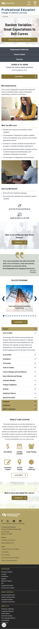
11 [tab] (26, 315)
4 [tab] (10, 315)
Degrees (3, 578)
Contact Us (19, 242)
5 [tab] (12, 315)
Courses (5, 16)
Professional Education (18, 10)
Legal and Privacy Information (10, 549)
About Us (5, 606)
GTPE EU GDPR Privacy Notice (10, 557)
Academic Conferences (8, 601)
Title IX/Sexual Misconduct (9, 560)
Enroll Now (19, 76)
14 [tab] (33, 315)
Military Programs (6, 581)
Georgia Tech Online (7, 585)
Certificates (4, 576)
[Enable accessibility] (4, 625)
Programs (5, 569)
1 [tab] (3, 315)
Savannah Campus (7, 616)
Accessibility (5, 552)
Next (35, 299)
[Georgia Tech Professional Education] (11, 515)
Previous (3, 299)
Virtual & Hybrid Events (8, 595)
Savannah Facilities (7, 599)
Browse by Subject (6, 572)
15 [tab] (35, 315)
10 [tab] (24, 315)
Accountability (5, 555)
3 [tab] (8, 315)
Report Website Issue (7, 543)
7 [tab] (17, 315)
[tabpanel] (19, 299)
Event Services (7, 592)
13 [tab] (31, 315)
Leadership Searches (7, 611)
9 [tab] (21, 315)
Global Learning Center (8, 597)
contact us (11, 350)
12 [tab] (28, 315)
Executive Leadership (7, 609)
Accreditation (5, 620)
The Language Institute (8, 618)
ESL (2, 583)
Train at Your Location (7, 588)
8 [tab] (19, 315)
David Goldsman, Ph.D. (19, 70)
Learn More (19, 322)
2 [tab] (6, 315)
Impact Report (5, 613)
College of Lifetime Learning (14, 13)
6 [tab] (15, 315)
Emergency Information (8, 540)
